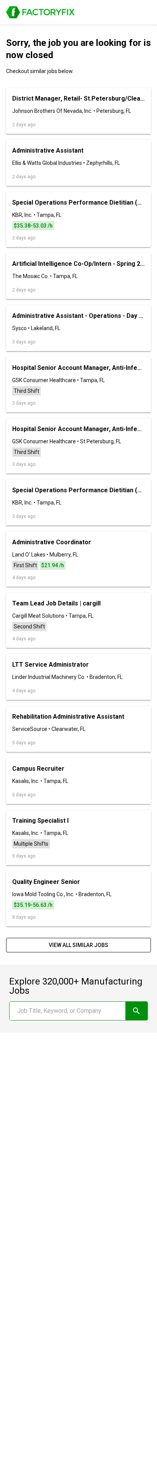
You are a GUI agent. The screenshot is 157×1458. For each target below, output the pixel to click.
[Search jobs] (136, 1011)
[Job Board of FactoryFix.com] (40, 12)
